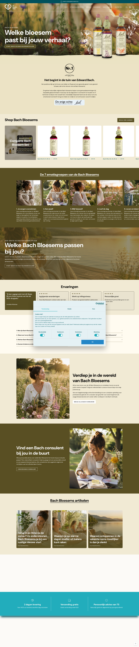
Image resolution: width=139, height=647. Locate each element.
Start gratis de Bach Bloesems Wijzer (20, 46)
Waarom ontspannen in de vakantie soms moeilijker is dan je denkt (105, 539)
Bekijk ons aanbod (125, 120)
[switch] (60, 335)
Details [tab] (70, 309)
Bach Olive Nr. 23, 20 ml (110, 159)
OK (92, 342)
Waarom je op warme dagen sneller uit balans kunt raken (68, 539)
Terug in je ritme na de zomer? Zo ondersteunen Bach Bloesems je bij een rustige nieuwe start (32, 537)
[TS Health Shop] (11, 7)
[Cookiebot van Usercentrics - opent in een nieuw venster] (97, 304)
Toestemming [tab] (45, 309)
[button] (126, 7)
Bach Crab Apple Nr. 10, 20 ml (79, 159)
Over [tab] (93, 309)
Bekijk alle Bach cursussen (84, 402)
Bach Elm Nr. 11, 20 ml (44, 159)
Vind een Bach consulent (27, 469)
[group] (69, 1)
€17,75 (55, 159)
